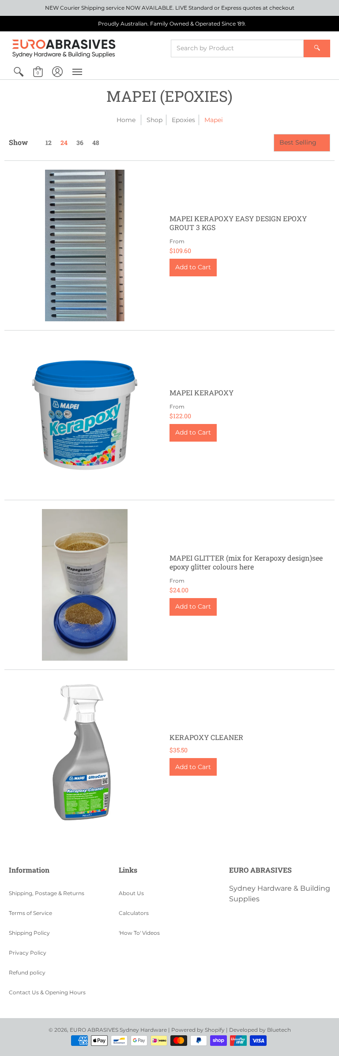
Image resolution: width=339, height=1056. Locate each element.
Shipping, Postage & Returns (46, 893)
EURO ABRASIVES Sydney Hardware (118, 1029)
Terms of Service (30, 913)
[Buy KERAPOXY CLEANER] (85, 754)
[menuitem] (18, 71)
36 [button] (79, 142)
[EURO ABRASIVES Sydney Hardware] (64, 48)
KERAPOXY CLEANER (206, 737)
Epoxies (183, 120)
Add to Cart (193, 267)
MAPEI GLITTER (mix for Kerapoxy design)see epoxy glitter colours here (246, 562)
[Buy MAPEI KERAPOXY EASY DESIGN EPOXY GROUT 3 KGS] (85, 245)
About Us (131, 893)
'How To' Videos (139, 933)
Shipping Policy (29, 933)
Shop (154, 120)
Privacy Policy (27, 952)
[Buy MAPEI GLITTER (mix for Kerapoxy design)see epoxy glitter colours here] (85, 585)
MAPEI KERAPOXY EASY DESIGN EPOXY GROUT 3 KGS (238, 223)
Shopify (215, 1029)
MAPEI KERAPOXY (202, 392)
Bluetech (279, 1029)
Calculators (134, 913)
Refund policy (27, 972)
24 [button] (64, 142)
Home (126, 120)
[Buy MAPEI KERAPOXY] (85, 415)
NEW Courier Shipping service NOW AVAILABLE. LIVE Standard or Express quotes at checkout (169, 7)
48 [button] (95, 142)
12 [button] (48, 142)
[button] (18, 71)
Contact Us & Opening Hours (47, 992)
